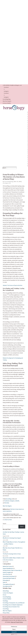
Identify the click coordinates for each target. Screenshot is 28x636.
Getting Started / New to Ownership (11, 570)
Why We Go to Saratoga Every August (12, 538)
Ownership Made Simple (8, 578)
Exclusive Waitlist (7, 103)
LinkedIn (17, 501)
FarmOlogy (5, 601)
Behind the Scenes (7, 566)
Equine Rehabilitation (8, 568)
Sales (4, 582)
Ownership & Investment (9, 576)
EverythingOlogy (7, 99)
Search (4, 523)
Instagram (11, 501)
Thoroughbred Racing (8, 584)
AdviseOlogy (6, 591)
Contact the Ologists (8, 593)
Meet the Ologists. (7, 506)
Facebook (6, 501)
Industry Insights (7, 572)
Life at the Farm (6, 574)
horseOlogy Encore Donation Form (11, 607)
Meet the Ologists (7, 101)
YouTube (7, 503)
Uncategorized (7, 183)
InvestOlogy (6, 609)
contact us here (8, 520)
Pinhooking (5, 580)
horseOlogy (9, 499)
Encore (4, 595)
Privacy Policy (6, 613)
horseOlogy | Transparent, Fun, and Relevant (13, 603)
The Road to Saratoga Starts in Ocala (12, 554)
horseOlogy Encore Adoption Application (12, 605)
